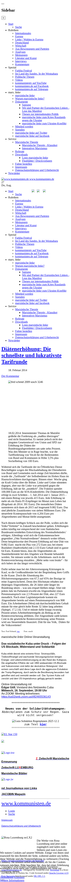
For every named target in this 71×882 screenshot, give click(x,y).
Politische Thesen (24, 76)
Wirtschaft (20, 45)
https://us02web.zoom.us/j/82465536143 (26, 696)
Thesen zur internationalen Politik (40, 114)
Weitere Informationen (12, 880)
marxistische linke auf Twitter (31, 132)
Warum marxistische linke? (29, 98)
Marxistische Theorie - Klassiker (39, 145)
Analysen (20, 51)
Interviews (21, 61)
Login (11, 810)
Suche (18, 27)
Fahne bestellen (23, 163)
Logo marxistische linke (35, 157)
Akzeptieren (6, 877)
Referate (19, 151)
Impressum (21, 167)
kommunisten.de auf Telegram (31, 89)
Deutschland (22, 42)
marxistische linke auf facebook (32, 135)
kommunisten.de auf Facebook (32, 86)
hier (43, 724)
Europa (19, 36)
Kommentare (22, 64)
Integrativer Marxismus (34, 148)
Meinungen (21, 55)
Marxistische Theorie (26, 142)
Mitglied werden (24, 126)
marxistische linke (25, 95)
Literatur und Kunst (26, 58)
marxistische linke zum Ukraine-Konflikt (44, 123)
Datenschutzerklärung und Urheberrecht (37, 170)
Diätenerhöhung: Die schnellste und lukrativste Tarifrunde (31, 355)
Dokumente (21, 101)
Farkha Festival (23, 70)
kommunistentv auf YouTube (31, 83)
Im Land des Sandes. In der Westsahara (36, 73)
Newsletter (14, 173)
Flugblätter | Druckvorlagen (37, 160)
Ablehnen (19, 877)
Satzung (26, 104)
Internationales (23, 33)
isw (18, 631)
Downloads (21, 154)
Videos (19, 79)
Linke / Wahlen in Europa (29, 39)
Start (10, 23)
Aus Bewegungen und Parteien (32, 48)
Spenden (20, 129)
